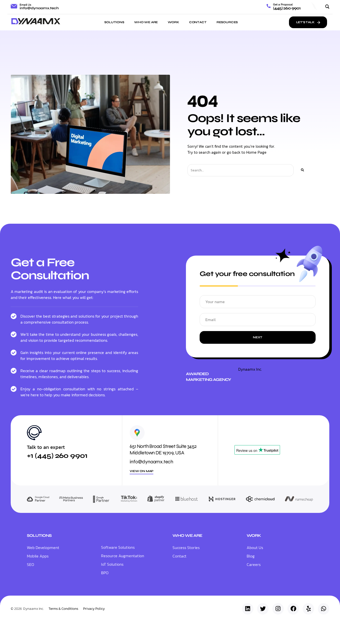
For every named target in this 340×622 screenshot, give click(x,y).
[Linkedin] (247, 609)
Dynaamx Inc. (250, 369)
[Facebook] (293, 609)
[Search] (302, 170)
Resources (227, 22)
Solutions (114, 22)
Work (173, 22)
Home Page (256, 152)
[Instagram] (278, 609)
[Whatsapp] (323, 609)
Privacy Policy (94, 608)
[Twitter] (263, 609)
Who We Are (146, 22)
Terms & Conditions (63, 608)
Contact (198, 22)
